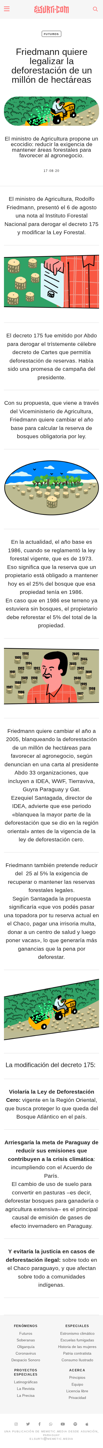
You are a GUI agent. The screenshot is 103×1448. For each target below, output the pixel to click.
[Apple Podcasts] (87, 1424)
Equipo (77, 1384)
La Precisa (26, 1395)
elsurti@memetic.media (51, 1438)
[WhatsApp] (51, 1424)
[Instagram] (16, 1424)
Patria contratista (77, 1353)
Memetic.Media (54, 1431)
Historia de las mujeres (77, 1347)
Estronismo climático (77, 1333)
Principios (77, 1377)
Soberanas (26, 1340)
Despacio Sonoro (25, 1360)
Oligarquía (26, 1347)
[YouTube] (63, 1424)
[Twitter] (28, 1424)
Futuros (51, 34)
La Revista (26, 1388)
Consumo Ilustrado (77, 1360)
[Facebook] (39, 1424)
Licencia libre (77, 1391)
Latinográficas (26, 1382)
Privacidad (77, 1397)
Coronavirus (26, 1353)
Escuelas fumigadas (77, 1340)
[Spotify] (75, 1424)
